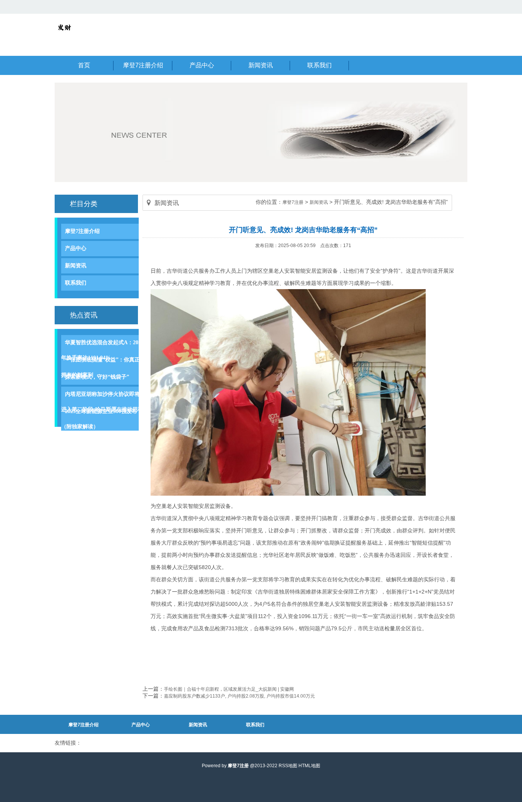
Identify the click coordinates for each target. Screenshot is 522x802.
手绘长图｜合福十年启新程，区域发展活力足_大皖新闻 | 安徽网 (229, 689)
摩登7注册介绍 (82, 231)
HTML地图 (309, 765)
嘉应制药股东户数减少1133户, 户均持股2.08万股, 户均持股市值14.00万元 (239, 696)
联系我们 (75, 283)
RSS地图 (288, 765)
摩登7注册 (292, 202)
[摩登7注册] (64, 35)
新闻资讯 (75, 265)
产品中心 (75, 248)
